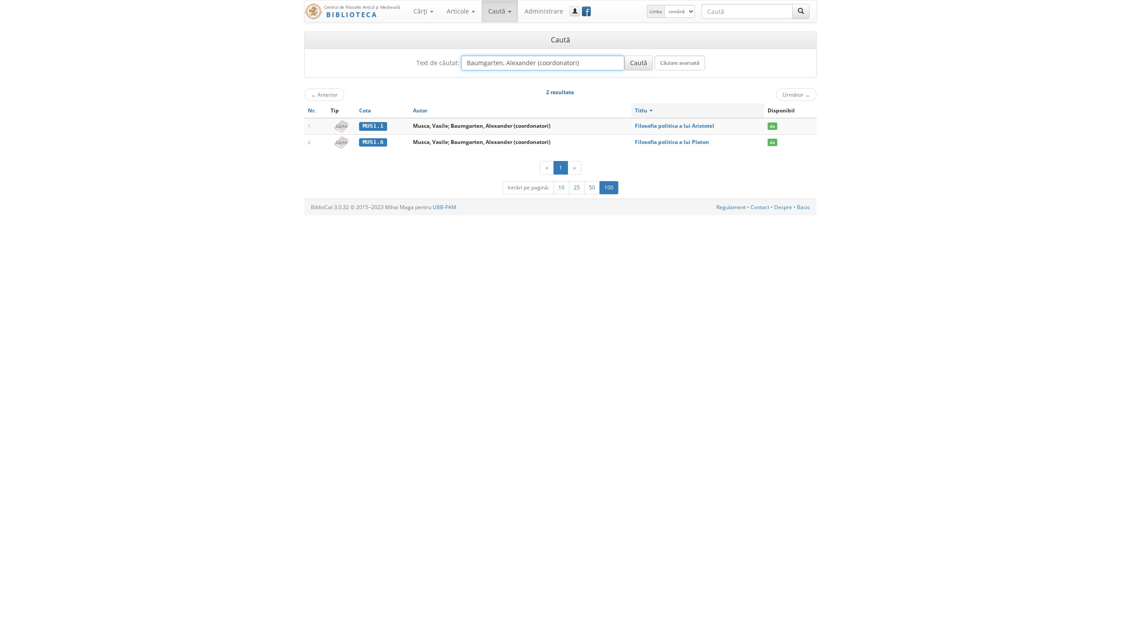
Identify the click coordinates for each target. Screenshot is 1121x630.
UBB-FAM (444, 207)
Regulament (731, 207)
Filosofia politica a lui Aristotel (674, 126)
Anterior (324, 94)
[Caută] (801, 11)
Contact (760, 207)
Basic (803, 207)
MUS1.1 (373, 125)
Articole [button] (459, 11)
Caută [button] (497, 11)
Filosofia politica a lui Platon (672, 142)
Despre (783, 207)
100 (608, 187)
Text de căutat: (437, 63)
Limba (655, 11)
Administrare (544, 11)
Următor (796, 94)
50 (592, 187)
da (772, 126)
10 (561, 187)
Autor (420, 110)
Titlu (642, 110)
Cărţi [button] (421, 11)
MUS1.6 (373, 142)
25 (577, 187)
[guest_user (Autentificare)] (575, 11)
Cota (365, 110)
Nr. (312, 110)
